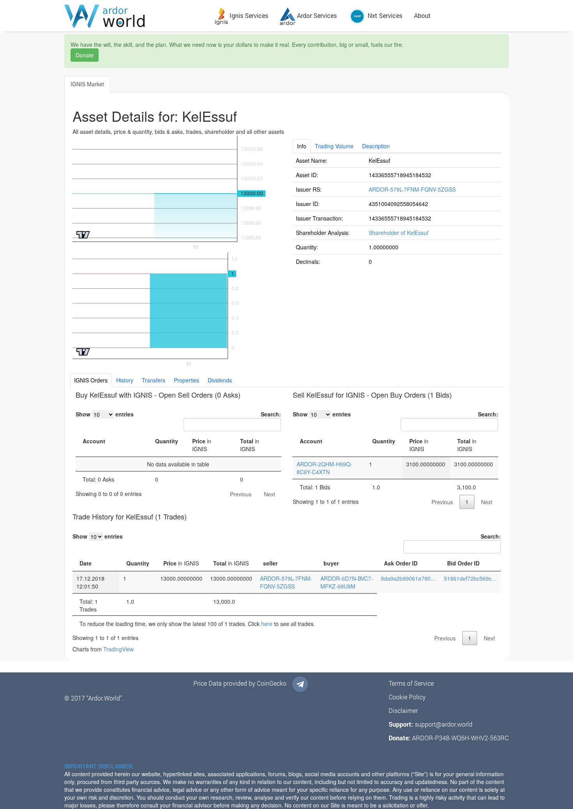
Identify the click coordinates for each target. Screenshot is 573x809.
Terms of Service (411, 683)
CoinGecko (271, 683)
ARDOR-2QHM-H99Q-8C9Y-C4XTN (324, 468)
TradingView (118, 649)
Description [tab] (376, 146)
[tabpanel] (397, 210)
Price (201, 445)
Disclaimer (403, 710)
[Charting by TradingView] (83, 234)
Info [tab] (301, 146)
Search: (271, 414)
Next (269, 494)
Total (249, 445)
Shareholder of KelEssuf (398, 232)
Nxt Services (384, 15)
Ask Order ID (400, 563)
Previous (240, 494)
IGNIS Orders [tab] (91, 380)
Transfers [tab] (153, 380)
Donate (85, 55)
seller (270, 563)
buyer (331, 563)
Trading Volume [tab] (334, 146)
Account (94, 441)
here (266, 624)
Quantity (166, 441)
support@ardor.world (443, 724)
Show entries (105, 414)
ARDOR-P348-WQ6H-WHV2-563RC (460, 738)
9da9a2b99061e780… (408, 578)
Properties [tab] (186, 380)
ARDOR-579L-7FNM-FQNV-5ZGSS (412, 189)
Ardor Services (316, 15)
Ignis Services (248, 15)
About (422, 15)
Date (86, 563)
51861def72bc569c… (470, 578)
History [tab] (124, 380)
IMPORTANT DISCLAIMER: (99, 766)
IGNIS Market (87, 84)
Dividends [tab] (220, 380)
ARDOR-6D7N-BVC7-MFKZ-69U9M (346, 582)
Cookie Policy (407, 697)
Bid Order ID (463, 563)
